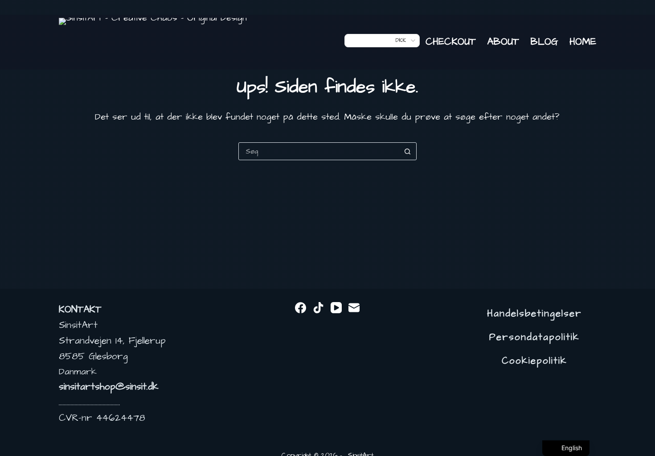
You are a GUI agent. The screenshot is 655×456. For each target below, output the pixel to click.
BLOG (544, 42)
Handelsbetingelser (534, 313)
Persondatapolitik (534, 337)
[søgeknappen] (407, 151)
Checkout (451, 42)
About (503, 42)
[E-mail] (354, 307)
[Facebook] (300, 307)
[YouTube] (336, 307)
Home (582, 42)
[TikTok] (318, 307)
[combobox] (319, 151)
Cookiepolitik (534, 361)
